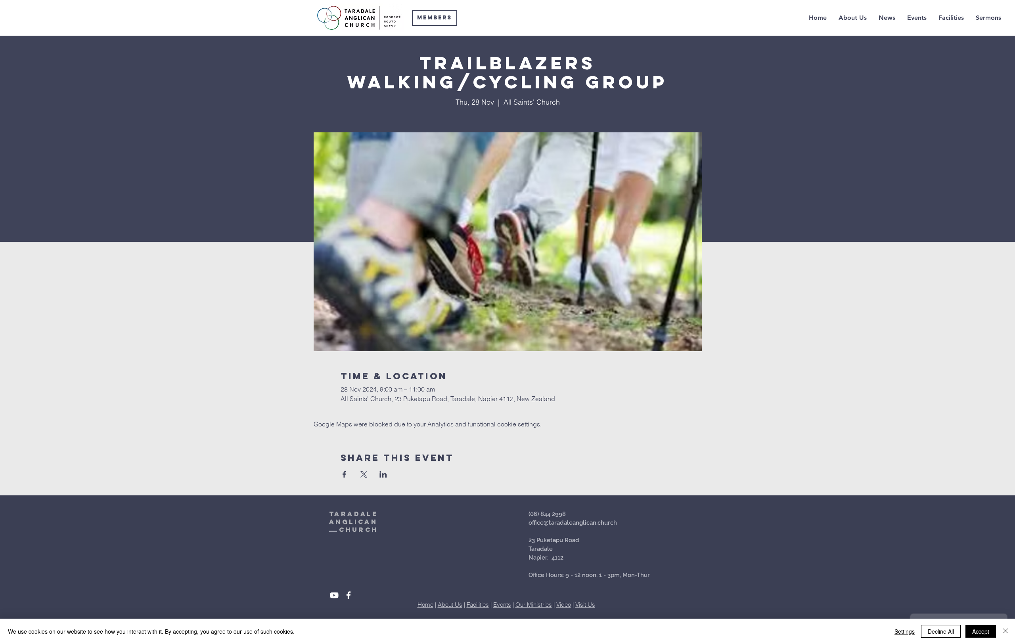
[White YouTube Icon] (334, 595)
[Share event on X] (364, 474)
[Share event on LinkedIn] (383, 474)
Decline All (941, 631)
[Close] (1005, 631)
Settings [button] (904, 631)
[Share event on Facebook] (344, 474)
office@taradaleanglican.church (573, 522)
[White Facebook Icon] (348, 595)
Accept (980, 631)
